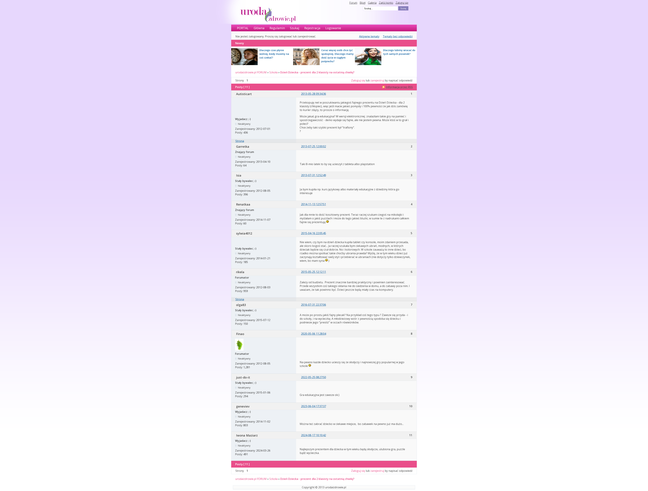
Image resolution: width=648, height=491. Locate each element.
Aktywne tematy (369, 36)
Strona (239, 141)
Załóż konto (386, 3)
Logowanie (333, 28)
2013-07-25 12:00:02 (313, 146)
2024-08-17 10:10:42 (313, 435)
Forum (353, 3)
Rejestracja (312, 28)
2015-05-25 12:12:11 (313, 272)
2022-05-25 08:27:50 (313, 377)
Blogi (363, 3)
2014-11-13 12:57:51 (313, 204)
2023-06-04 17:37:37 (313, 406)
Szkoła (273, 72)
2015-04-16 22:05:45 (313, 233)
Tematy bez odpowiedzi (398, 36)
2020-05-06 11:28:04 (313, 334)
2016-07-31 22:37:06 (313, 305)
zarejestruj (377, 80)
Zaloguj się (402, 3)
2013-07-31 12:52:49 (313, 175)
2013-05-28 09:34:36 (313, 94)
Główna (259, 28)
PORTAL (243, 28)
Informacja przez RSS (399, 87)
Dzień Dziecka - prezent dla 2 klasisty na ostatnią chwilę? (317, 72)
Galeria (372, 3)
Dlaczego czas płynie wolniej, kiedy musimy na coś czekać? (274, 54)
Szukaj (294, 28)
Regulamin (277, 28)
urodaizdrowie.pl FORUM (251, 72)
